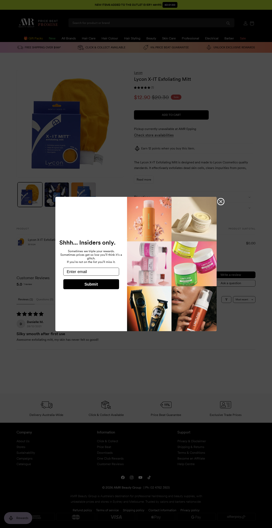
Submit (91, 284)
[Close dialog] (221, 201)
